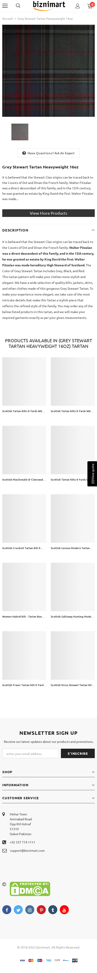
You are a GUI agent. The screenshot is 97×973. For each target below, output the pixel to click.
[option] (48, 71)
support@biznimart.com (27, 850)
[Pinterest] (41, 909)
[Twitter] (18, 909)
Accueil (7, 18)
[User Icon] (77, 6)
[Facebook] (6, 909)
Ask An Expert (64, 153)
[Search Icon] (22, 6)
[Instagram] (29, 909)
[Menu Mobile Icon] (5, 6)
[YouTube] (64, 909)
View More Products (48, 213)
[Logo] (49, 5)
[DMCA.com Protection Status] (30, 888)
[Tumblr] (52, 909)
